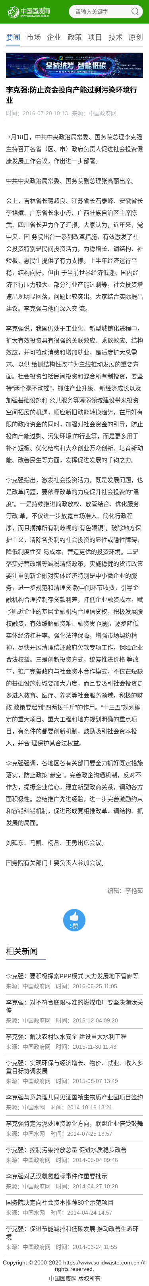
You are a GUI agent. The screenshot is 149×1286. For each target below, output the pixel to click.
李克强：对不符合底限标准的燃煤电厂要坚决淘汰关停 (74, 1006)
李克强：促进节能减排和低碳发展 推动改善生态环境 (72, 1232)
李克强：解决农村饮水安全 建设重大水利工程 (66, 1036)
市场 (34, 37)
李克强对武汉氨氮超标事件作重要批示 (56, 1176)
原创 (136, 37)
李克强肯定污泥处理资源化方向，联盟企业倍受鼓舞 (74, 1123)
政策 (75, 37)
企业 (54, 37)
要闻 (13, 37)
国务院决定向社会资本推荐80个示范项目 (60, 1202)
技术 (115, 37)
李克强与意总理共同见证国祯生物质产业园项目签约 (74, 1097)
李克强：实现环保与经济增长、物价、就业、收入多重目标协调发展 (74, 1067)
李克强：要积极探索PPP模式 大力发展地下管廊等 (72, 976)
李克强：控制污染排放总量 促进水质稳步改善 (66, 1149)
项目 (95, 37)
